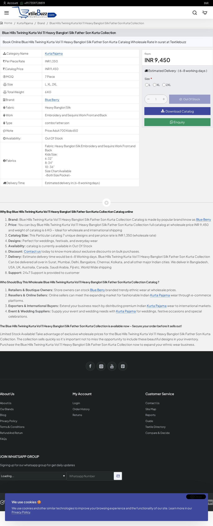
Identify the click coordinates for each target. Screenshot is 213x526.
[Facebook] (90, 366)
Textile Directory (155, 426)
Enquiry (179, 122)
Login (76, 403)
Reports (150, 415)
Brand (41, 23)
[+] (163, 99)
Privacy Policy (21, 512)
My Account (82, 394)
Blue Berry (52, 99)
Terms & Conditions (12, 426)
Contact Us (152, 403)
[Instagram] (101, 366)
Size (147, 78)
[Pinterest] (122, 366)
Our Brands (7, 409)
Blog (3, 415)
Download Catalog (180, 111)
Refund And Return (11, 433)
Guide (149, 421)
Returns (77, 415)
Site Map (150, 409)
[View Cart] (205, 12)
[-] (148, 99)
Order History (81, 409)
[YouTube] (111, 366)
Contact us (32, 251)
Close (198, 496)
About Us (5, 403)
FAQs (3, 439)
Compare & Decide (157, 433)
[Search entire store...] (195, 12)
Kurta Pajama (25, 23)
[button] (189, 99)
